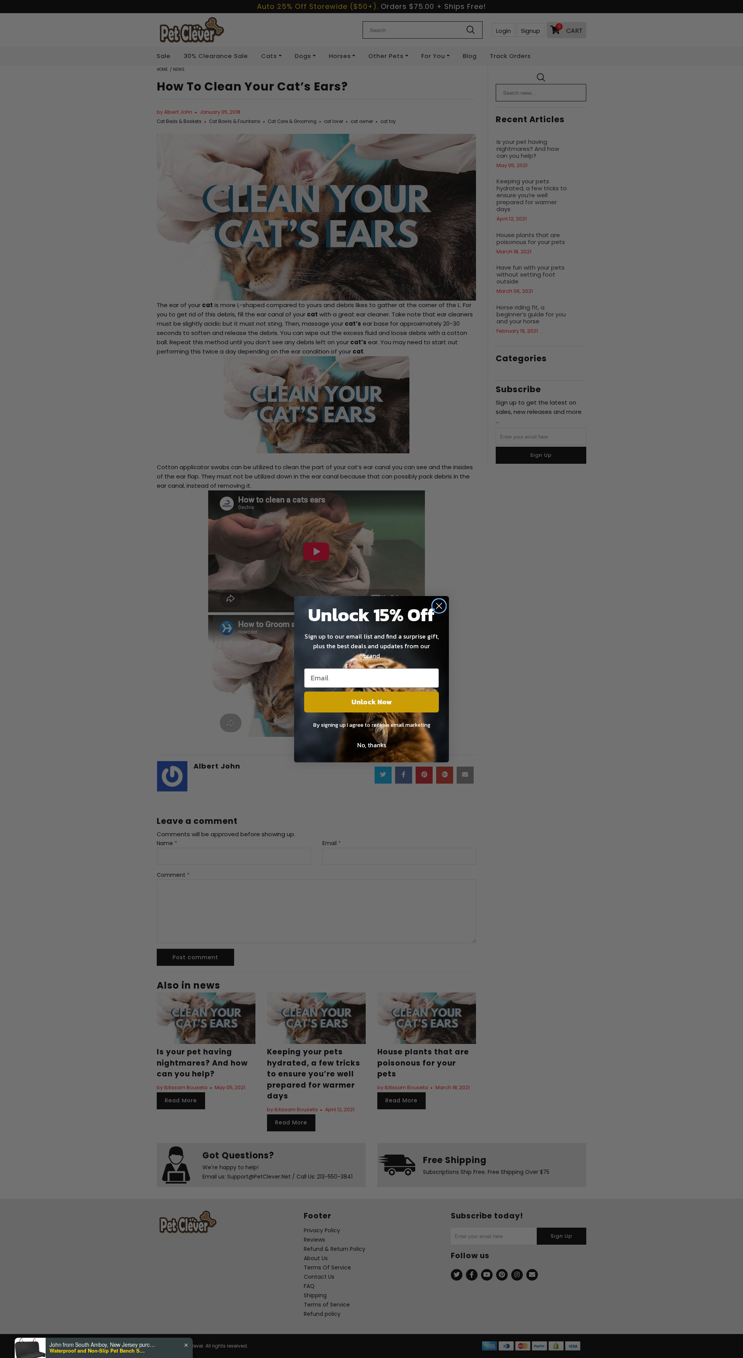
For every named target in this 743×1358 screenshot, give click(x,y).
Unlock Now (371, 702)
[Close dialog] (439, 606)
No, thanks (371, 745)
